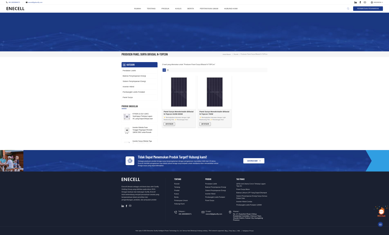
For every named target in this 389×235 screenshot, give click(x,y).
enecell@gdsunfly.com (35, 2)
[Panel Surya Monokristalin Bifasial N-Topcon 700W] (215, 92)
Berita (190, 9)
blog (226, 231)
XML (238, 231)
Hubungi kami (231, 9)
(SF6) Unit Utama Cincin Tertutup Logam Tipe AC (251, 185)
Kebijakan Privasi (248, 231)
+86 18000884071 (14, 2)
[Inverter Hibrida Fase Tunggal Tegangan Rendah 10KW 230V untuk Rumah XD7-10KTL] (127, 130)
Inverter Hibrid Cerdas (244, 201)
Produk (165, 9)
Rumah (137, 9)
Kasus (178, 9)
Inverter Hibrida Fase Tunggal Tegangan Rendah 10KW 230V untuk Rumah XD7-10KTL (142, 130)
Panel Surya (128, 97)
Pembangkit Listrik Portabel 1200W (249, 205)
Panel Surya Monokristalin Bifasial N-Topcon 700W (214, 113)
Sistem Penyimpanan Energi (134, 81)
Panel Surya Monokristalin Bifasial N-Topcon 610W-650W (178, 113)
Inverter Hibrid (128, 87)
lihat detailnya (169, 124)
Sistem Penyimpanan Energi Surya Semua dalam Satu (251, 197)
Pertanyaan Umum (209, 9)
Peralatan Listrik (129, 71)
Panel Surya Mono (243, 189)
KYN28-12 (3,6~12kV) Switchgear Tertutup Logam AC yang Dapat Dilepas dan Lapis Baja (143, 116)
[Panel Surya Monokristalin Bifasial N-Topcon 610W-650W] (179, 92)
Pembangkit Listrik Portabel (134, 92)
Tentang (151, 9)
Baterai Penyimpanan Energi (134, 76)
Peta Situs (232, 231)
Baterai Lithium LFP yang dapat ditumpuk (251, 193)
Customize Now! (252, 161)
